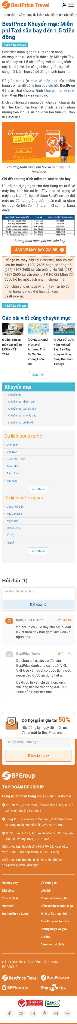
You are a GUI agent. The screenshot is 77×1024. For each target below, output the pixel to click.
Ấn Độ (9, 535)
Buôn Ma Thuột (14, 459)
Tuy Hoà (10, 480)
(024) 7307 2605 (51, 824)
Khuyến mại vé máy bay (20, 415)
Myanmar (11, 521)
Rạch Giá (11, 473)
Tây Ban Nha (13, 513)
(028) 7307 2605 (30, 810)
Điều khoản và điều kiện (57, 906)
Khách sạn (9, 890)
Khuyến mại (53, 14)
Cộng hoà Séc (14, 506)
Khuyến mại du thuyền (19, 422)
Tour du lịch (10, 898)
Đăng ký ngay (38, 755)
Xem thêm (38, 374)
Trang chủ (8, 14)
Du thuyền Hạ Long (15, 913)
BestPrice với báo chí (55, 921)
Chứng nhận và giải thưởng (54, 932)
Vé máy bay (10, 883)
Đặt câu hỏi (38, 604)
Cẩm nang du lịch (30, 14)
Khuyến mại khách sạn (20, 401)
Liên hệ (46, 890)
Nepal (9, 542)
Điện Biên (11, 444)
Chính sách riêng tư (54, 898)
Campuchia (12, 528)
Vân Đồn (10, 452)
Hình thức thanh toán (55, 913)
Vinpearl (8, 906)
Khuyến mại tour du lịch (20, 408)
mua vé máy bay (43, 81)
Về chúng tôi (49, 883)
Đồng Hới (11, 466)
